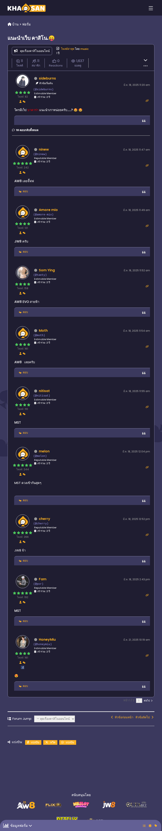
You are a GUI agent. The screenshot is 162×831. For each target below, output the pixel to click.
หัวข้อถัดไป (143, 717)
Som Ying (47, 270)
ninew (44, 149)
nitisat (44, 390)
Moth (43, 330)
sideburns (47, 78)
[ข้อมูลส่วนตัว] (20, 101)
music (84, 49)
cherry (44, 518)
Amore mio (48, 209)
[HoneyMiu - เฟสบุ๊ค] (22, 668)
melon (44, 451)
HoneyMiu (47, 639)
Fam (42, 579)
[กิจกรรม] (24, 101)
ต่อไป (147, 700)
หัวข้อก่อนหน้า (123, 717)
